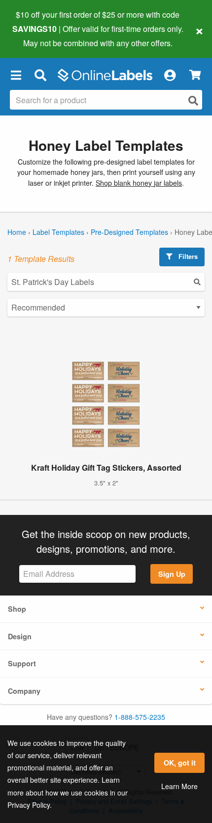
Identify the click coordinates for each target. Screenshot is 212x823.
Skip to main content (36, 35)
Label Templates (58, 232)
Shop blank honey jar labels (139, 183)
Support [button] (22, 663)
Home (16, 232)
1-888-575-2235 (139, 717)
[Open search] (193, 100)
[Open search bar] (40, 75)
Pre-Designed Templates (129, 232)
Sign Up (171, 574)
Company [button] (24, 691)
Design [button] (20, 636)
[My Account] (169, 75)
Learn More (179, 786)
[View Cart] (195, 75)
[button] (16, 75)
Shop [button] (17, 609)
